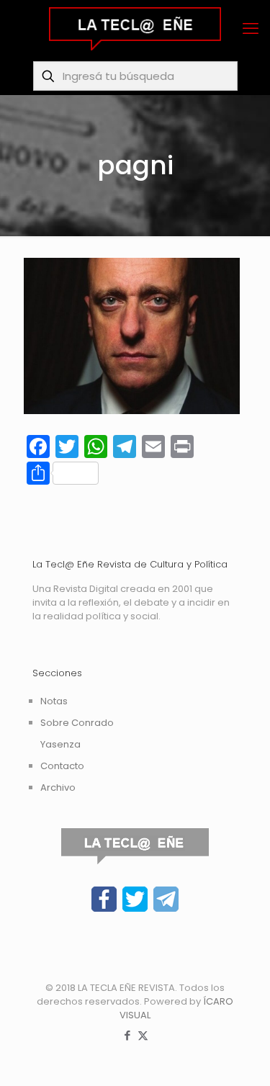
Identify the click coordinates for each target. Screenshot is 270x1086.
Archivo (58, 787)
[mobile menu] (250, 29)
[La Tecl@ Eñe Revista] (135, 28)
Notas (54, 701)
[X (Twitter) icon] (143, 1035)
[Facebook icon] (127, 1035)
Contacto (62, 766)
